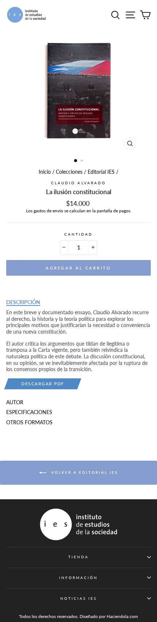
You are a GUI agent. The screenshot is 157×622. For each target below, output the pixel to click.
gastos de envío (48, 210)
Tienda (78, 557)
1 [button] (76, 161)
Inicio (45, 172)
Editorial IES (101, 172)
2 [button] (82, 161)
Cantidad (78, 234)
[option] (78, 91)
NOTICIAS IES (78, 598)
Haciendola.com (122, 616)
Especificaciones (29, 412)
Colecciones (69, 172)
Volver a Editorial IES (83, 472)
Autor (14, 402)
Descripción (23, 302)
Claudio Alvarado (78, 183)
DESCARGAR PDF (42, 383)
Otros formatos (29, 422)
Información (78, 577)
